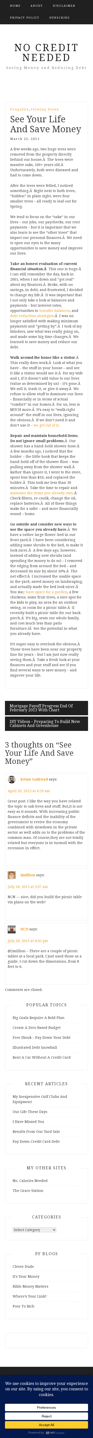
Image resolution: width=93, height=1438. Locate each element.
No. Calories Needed (30, 1181)
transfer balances (54, 311)
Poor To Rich (23, 1306)
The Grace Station (28, 1191)
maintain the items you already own (41, 493)
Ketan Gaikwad (34, 779)
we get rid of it (46, 425)
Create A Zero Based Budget (37, 1028)
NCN (24, 929)
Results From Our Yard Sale (36, 1132)
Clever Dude (23, 1267)
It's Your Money (26, 1276)
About (37, 5)
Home (15, 5)
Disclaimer (64, 5)
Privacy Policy (24, 17)
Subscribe (59, 17)
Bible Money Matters (30, 1286)
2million (27, 875)
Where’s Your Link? (30, 1296)
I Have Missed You (28, 1122)
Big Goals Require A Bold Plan (38, 1018)
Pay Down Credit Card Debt (36, 1142)
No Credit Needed (46, 53)
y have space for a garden (45, 592)
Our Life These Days (30, 1112)
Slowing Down (45, 109)
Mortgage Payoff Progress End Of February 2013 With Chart (41, 708)
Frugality (19, 109)
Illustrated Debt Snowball (35, 1047)
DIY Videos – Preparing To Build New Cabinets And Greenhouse (45, 723)
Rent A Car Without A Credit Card (42, 1057)
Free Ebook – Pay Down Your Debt (41, 1038)
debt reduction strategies (32, 316)
